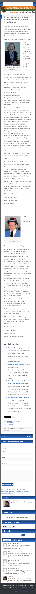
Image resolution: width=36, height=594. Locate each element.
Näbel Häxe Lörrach (15, 543)
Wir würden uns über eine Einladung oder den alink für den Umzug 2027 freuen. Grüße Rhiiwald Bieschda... (17, 555)
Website (4, 463)
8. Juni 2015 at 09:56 (11, 428)
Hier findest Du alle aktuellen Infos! (17, 517)
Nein (12, 591)
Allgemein (14, 421)
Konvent (20, 421)
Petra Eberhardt (13, 560)
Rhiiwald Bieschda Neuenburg (18, 552)
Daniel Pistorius (13, 568)
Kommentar (5, 468)
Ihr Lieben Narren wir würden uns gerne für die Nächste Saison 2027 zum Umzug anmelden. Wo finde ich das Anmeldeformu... (18, 563)
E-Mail (3, 457)
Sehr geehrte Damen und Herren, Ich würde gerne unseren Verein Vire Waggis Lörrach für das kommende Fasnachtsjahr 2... (17, 572)
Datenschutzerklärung (21, 591)
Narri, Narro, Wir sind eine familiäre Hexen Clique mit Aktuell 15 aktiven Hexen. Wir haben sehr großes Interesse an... (17, 547)
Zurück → (29, 436)
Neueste (14, 540)
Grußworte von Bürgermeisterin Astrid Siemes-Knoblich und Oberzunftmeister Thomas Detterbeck (16, 19)
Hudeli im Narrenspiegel (15, 348)
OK (9, 591)
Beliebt (20, 540)
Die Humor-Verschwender (16, 364)
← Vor (4, 436)
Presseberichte (10, 422)
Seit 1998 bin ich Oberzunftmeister (19, 397)
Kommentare (7, 540)
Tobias (8, 430)
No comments (22, 428)
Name (3, 451)
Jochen (10, 577)
